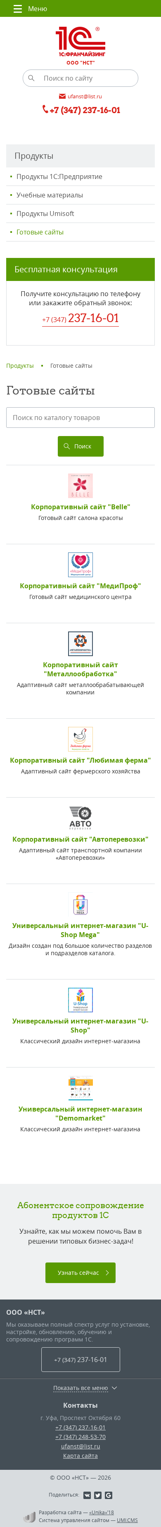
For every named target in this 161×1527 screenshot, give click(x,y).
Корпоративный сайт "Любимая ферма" (80, 760)
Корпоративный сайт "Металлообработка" (80, 669)
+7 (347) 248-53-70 (80, 1437)
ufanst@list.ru (80, 1446)
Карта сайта (80, 1456)
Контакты (80, 1405)
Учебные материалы (50, 195)
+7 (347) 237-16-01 (80, 1427)
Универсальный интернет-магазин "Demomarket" (80, 1114)
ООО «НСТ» (25, 1312)
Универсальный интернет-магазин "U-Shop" (80, 1025)
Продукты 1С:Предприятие (59, 176)
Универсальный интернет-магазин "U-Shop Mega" (80, 930)
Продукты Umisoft (45, 213)
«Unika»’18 (101, 1512)
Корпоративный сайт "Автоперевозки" (80, 839)
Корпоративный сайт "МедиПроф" (80, 585)
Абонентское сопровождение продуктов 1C (80, 1210)
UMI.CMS (127, 1520)
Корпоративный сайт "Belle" (80, 506)
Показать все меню (80, 1388)
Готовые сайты (40, 232)
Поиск (82, 446)
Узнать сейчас (78, 1272)
